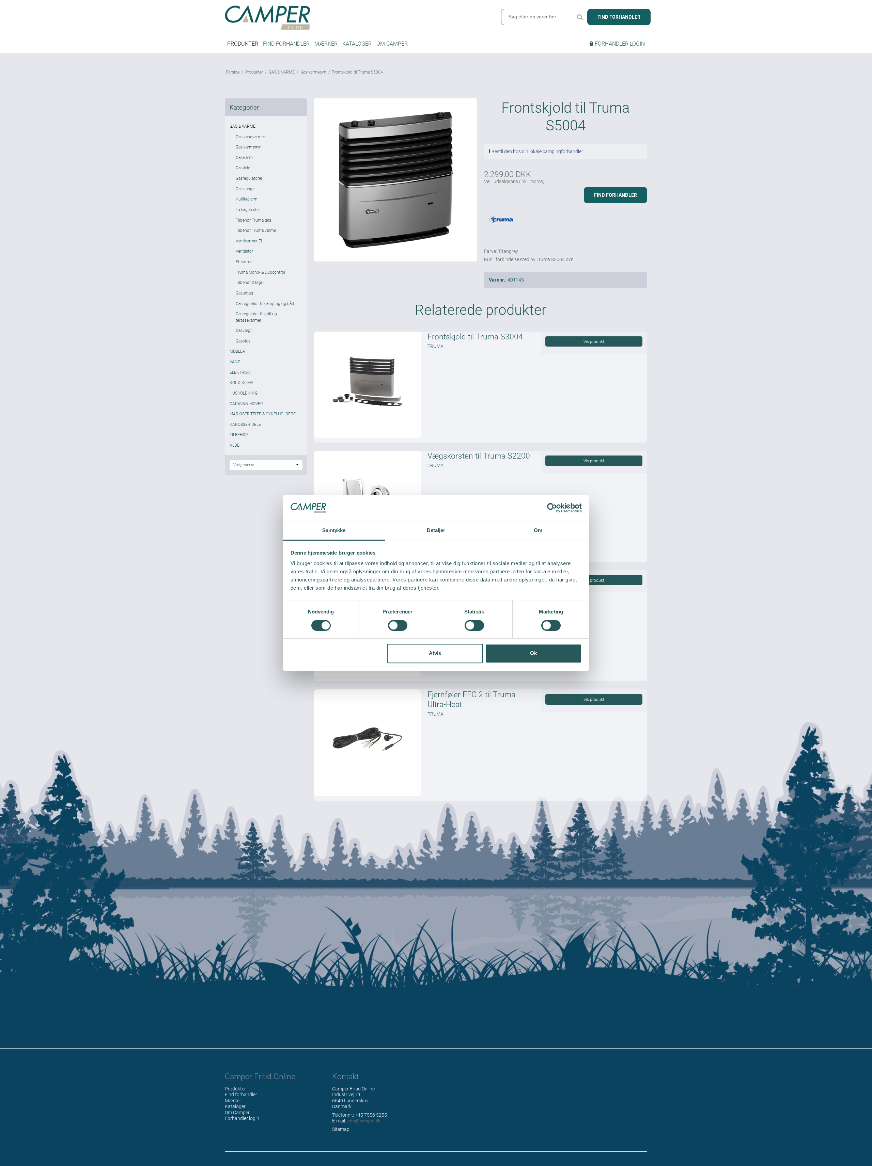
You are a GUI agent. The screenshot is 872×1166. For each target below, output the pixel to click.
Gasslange (245, 188)
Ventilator (244, 251)
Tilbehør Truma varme (256, 230)
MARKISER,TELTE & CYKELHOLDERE (263, 413)
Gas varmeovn (249, 146)
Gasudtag (244, 293)
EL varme (244, 261)
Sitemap (340, 1129)
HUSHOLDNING (244, 393)
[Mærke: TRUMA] (501, 225)
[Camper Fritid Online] (329, 17)
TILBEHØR (239, 434)
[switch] (397, 625)
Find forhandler (618, 17)
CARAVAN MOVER (246, 403)
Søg (580, 17)
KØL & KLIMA (241, 382)
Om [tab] (538, 530)
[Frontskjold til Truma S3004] (367, 385)
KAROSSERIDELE (245, 424)
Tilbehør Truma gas (253, 220)
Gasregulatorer (249, 178)
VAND (235, 361)
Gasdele (243, 167)
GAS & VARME (242, 126)
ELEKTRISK (240, 372)
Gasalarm (244, 157)
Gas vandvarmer (250, 136)
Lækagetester (248, 209)
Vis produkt (593, 341)
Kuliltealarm (247, 199)
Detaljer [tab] (436, 530)
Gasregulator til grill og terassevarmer (256, 316)
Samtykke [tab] (334, 530)
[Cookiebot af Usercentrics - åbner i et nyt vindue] (552, 508)
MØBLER (237, 351)
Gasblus (243, 341)
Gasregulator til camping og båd (265, 303)
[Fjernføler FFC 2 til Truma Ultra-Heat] (367, 742)
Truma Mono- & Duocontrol (260, 272)
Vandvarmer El (249, 240)
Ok (533, 653)
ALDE (234, 445)
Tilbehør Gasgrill (250, 282)
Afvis (435, 653)
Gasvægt (244, 330)
